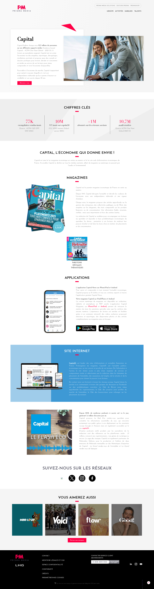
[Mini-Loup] (27, 520)
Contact (45, 556)
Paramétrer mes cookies (53, 577)
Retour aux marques (77, 540)
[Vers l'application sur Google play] (86, 328)
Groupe (110, 11)
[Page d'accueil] (22, 8)
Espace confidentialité (52, 564)
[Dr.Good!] (126, 520)
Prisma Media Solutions (105, 5)
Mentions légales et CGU (53, 560)
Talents (137, 11)
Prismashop (135, 5)
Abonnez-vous (24, 83)
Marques (128, 11)
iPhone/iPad (92, 306)
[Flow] (93, 520)
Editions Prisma (123, 5)
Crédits (45, 573)
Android (104, 306)
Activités (119, 11)
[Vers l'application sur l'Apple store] (109, 328)
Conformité (47, 569)
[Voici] (60, 520)
